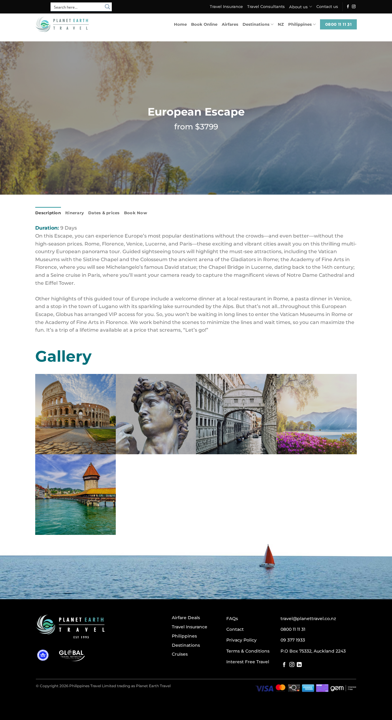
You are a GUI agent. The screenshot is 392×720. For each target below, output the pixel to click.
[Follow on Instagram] (354, 7)
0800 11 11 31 (293, 629)
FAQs (232, 618)
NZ (281, 24)
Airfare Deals (186, 617)
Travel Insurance (226, 6)
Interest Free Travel (247, 661)
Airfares (230, 24)
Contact (235, 629)
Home (180, 24)
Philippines (300, 24)
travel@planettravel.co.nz (308, 618)
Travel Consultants (266, 6)
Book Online (204, 24)
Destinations (256, 24)
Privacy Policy (241, 640)
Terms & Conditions (248, 651)
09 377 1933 (293, 640)
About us (298, 7)
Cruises (180, 654)
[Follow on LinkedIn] (299, 665)
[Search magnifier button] (107, 6)
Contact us (327, 6)
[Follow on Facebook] (348, 7)
